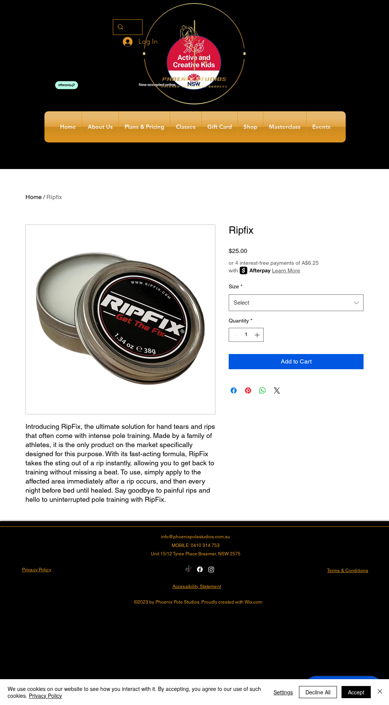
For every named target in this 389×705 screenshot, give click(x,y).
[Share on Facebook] (233, 390)
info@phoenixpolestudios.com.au (195, 536)
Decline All (317, 692)
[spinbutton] (246, 334)
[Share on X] (276, 390)
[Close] (379, 692)
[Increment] (257, 334)
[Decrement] (234, 334)
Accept (356, 692)
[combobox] (296, 302)
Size (235, 286)
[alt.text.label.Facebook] (200, 569)
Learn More (286, 270)
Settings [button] (283, 692)
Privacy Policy (45, 695)
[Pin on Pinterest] (248, 390)
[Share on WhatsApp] (262, 390)
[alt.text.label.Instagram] (211, 569)
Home (33, 197)
